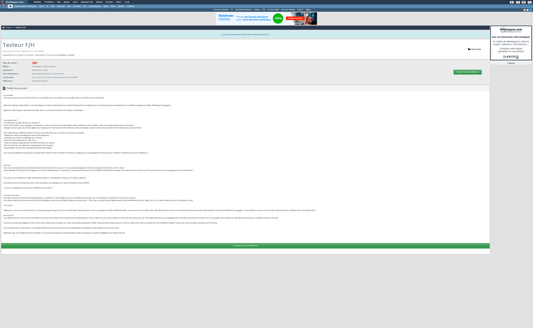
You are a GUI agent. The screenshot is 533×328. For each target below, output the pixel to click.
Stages (308, 10)
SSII (263, 10)
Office (113, 6)
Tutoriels (49, 2)
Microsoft (61, 6)
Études (109, 2)
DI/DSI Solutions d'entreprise (25, 6)
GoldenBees (61, 55)
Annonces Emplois (288, 10)
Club (126, 2)
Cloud (41, 6)
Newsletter (87, 2)
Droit (118, 2)
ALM (52, 6)
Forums (37, 2)
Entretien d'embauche (243, 10)
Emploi (99, 2)
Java (69, 6)
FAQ (59, 2)
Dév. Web (77, 6)
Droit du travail (273, 10)
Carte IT (300, 10)
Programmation (95, 6)
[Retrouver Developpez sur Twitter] (527, 10)
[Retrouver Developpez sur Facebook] (530, 10)
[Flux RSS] (525, 10)
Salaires (257, 10)
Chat (75, 2)
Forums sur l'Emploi (221, 10)
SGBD (105, 6)
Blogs (66, 2)
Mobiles (121, 6)
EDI (84, 6)
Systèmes (130, 6)
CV (232, 10)
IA (47, 6)
